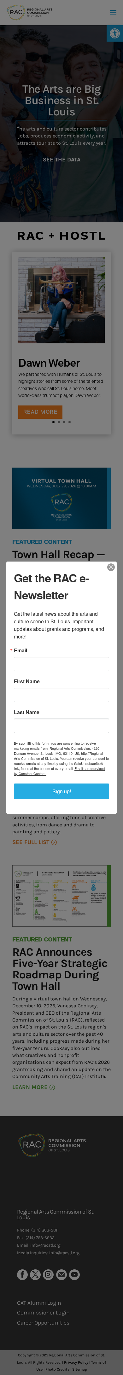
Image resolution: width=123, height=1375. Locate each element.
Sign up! (61, 791)
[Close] (111, 567)
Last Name (26, 712)
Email (20, 650)
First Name (27, 681)
